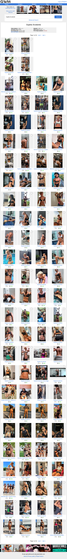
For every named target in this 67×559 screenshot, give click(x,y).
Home (6, 4)
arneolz (45, 30)
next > (39, 35)
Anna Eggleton (47, 381)
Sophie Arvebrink (9, 53)
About (25, 556)
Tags (47, 4)
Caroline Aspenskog (16, 458)
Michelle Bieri (4, 496)
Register (64, 1)
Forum (60, 4)
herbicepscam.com (10, 8)
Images (20, 4)
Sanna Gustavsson (39, 149)
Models (34, 4)
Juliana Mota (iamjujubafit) (57, 535)
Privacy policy (31, 556)
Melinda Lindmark (31, 72)
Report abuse (39, 556)
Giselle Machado (5, 400)
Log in (59, 1)
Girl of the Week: (15, 31)
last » (44, 35)
